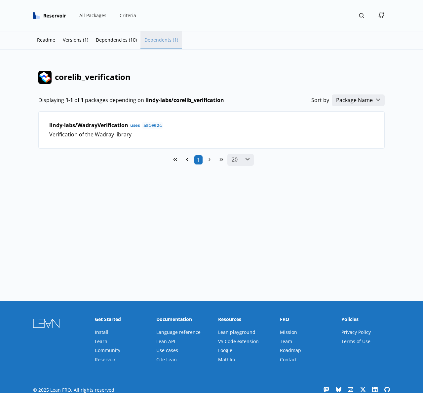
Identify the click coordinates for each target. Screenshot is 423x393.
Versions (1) (75, 40)
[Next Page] (209, 159)
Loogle (225, 350)
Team (286, 341)
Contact (288, 359)
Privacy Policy (356, 332)
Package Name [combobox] (354, 100)
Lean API (165, 341)
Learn (101, 341)
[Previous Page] (187, 159)
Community (107, 350)
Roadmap (290, 350)
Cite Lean (166, 359)
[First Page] (175, 159)
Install (101, 332)
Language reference (178, 332)
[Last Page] (221, 159)
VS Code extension (238, 341)
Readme (46, 40)
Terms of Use (355, 341)
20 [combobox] (235, 160)
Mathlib (226, 359)
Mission (288, 332)
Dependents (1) (161, 40)
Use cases (167, 350)
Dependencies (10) (116, 40)
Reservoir (105, 359)
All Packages (92, 15)
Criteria (128, 15)
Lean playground (236, 332)
